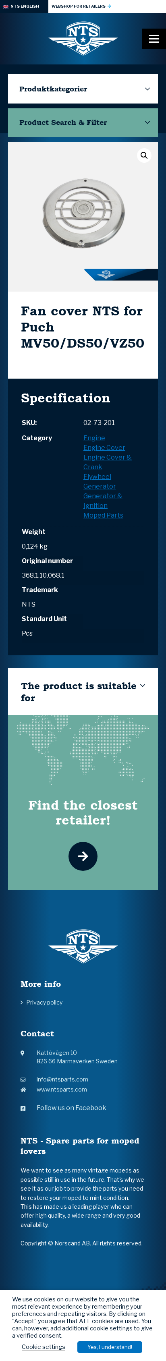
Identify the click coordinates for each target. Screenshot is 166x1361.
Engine (94, 438)
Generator (99, 486)
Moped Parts (103, 515)
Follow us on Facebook (71, 1108)
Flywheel (97, 477)
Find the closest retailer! (83, 812)
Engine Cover (104, 448)
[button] (144, 155)
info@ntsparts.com (62, 1079)
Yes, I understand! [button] (109, 1347)
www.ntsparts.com (62, 1089)
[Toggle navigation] (154, 39)
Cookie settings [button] (43, 1347)
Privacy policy (44, 1002)
